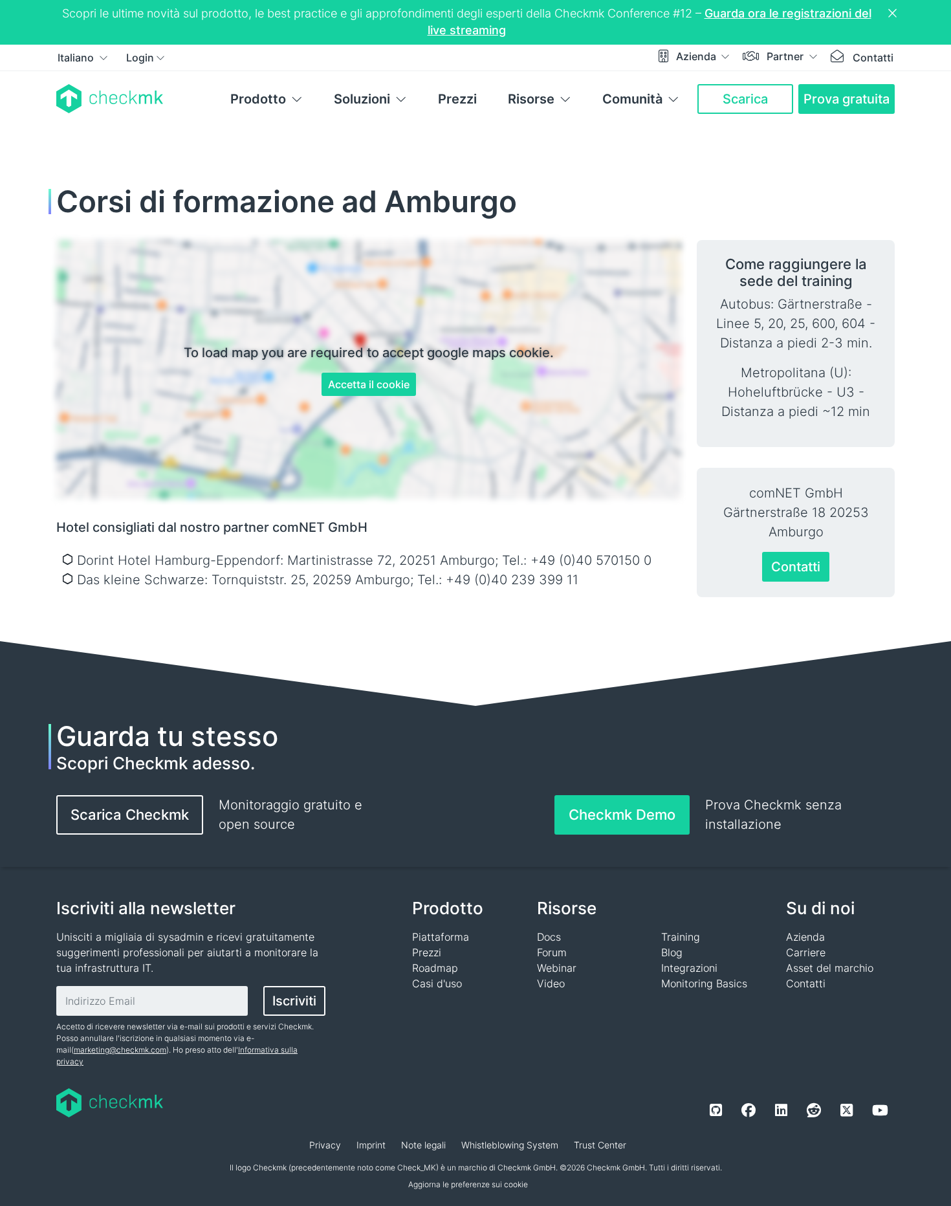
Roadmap (435, 967)
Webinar (556, 967)
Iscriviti (294, 1001)
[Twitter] (846, 1110)
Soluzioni (362, 99)
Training (680, 936)
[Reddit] (814, 1110)
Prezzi (457, 99)
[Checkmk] (109, 98)
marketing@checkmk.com (120, 1050)
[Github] (716, 1110)
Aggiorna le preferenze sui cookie (468, 1184)
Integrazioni (689, 967)
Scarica (745, 99)
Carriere (805, 952)
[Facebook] (748, 1110)
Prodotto (258, 99)
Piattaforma (440, 936)
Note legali (423, 1144)
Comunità (632, 99)
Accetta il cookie (369, 384)
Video (551, 983)
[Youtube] (880, 1110)
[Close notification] (894, 13)
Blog (672, 952)
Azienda (697, 56)
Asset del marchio (829, 967)
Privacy (325, 1144)
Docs (549, 936)
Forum (552, 952)
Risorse (531, 99)
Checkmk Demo (622, 814)
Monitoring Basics (704, 983)
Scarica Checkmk (130, 814)
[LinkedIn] (781, 1110)
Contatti (873, 57)
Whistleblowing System (509, 1144)
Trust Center (600, 1144)
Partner (786, 56)
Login (140, 57)
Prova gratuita (846, 99)
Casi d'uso (437, 983)
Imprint (371, 1144)
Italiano (77, 57)
